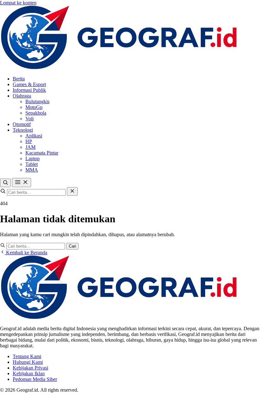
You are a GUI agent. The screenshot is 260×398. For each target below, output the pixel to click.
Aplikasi (33, 135)
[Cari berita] (5, 183)
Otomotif (22, 124)
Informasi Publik (29, 90)
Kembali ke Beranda (26, 252)
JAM (30, 147)
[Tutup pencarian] (72, 191)
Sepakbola (35, 113)
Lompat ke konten (18, 2)
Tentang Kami (27, 356)
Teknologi (23, 130)
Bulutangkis (37, 101)
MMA (31, 170)
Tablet (31, 164)
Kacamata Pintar (41, 152)
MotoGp (33, 107)
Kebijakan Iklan (29, 373)
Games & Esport (29, 84)
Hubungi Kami (28, 362)
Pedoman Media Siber (35, 379)
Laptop (32, 158)
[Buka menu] (21, 182)
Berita (19, 78)
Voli (29, 118)
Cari (72, 246)
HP (28, 141)
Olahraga (22, 95)
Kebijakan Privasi (30, 367)
